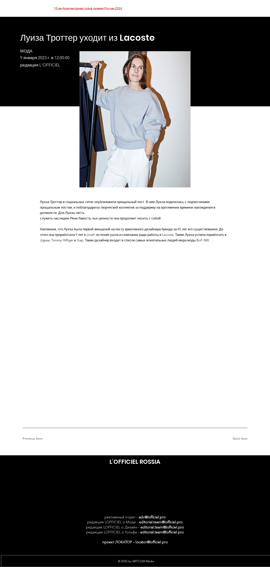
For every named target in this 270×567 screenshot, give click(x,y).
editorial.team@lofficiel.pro (161, 522)
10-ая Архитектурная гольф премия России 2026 (88, 8)
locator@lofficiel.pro (151, 542)
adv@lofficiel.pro (152, 517)
